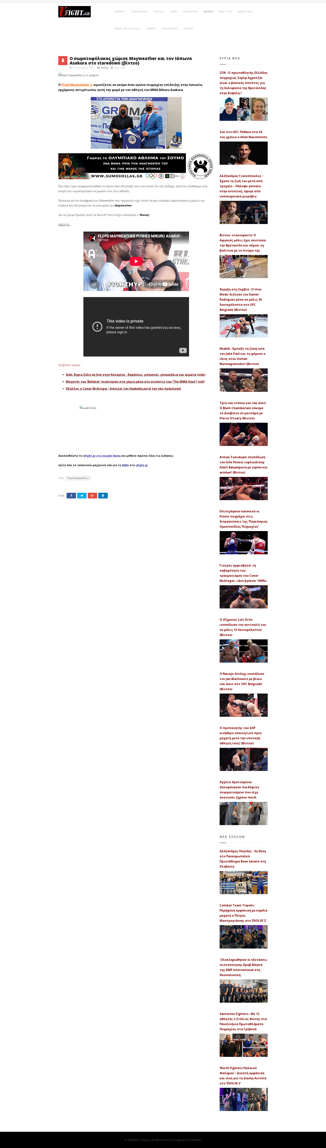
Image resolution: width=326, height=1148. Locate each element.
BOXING (208, 11)
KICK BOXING (190, 11)
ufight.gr (142, 465)
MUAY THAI (225, 11)
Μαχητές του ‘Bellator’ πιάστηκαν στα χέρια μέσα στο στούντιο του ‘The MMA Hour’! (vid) (135, 382)
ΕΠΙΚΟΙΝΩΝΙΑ (139, 11)
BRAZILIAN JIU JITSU (127, 28)
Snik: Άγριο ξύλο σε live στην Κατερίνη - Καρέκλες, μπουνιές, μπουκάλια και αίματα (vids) (135, 375)
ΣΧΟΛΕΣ (158, 11)
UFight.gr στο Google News (101, 455)
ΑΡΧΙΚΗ (119, 11)
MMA (174, 11)
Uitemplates (194, 1140)
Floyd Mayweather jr (77, 85)
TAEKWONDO (170, 28)
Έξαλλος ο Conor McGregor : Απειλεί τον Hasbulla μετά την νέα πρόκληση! (123, 389)
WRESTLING (245, 11)
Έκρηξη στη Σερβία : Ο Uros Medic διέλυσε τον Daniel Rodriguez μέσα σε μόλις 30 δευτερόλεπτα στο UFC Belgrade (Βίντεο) (241, 299)
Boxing (104, 67)
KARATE (151, 28)
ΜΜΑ (125, 465)
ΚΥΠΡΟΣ (189, 28)
